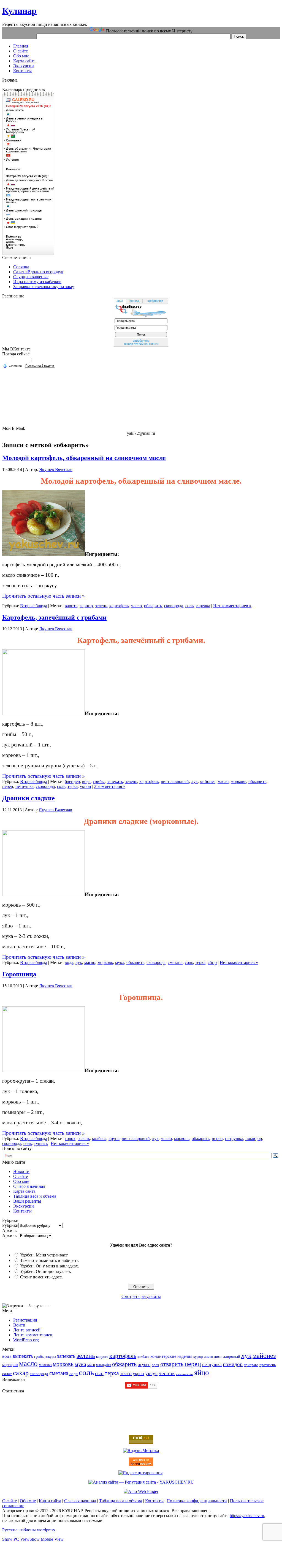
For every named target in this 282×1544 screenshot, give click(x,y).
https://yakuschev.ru (247, 1515)
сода (73, 1373)
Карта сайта (24, 1191)
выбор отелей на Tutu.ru (141, 343)
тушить (41, 1143)
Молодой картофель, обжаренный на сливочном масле (84, 457)
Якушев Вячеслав (55, 469)
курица (198, 1357)
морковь (238, 781)
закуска (50, 1357)
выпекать (23, 1356)
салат (7, 1373)
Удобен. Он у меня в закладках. (49, 1266)
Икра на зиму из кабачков (37, 281)
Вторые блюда (33, 605)
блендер (72, 781)
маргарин (10, 1365)
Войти (19, 1325)
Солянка (21, 266)
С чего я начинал (29, 1186)
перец (7, 786)
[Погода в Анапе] (29, 362)
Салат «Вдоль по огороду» (38, 271)
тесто (126, 1373)
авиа (119, 300)
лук (194, 781)
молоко (45, 1364)
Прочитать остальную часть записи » (43, 596)
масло (136, 605)
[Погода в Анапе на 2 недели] (40, 365)
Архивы (10, 1235)
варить (71, 605)
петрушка (24, 786)
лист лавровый (175, 781)
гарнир (86, 605)
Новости (21, 1171)
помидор (253, 1138)
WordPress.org (26, 1339)
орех (155, 1365)
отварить (171, 1364)
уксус (151, 1373)
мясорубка (103, 1365)
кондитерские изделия (171, 1356)
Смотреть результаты (141, 1296)
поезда (134, 300)
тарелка (203, 605)
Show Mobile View (46, 1539)
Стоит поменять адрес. (41, 1277)
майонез (207, 781)
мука (119, 962)
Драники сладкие (28, 798)
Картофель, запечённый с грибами (54, 617)
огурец (144, 1364)
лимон (208, 1357)
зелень (101, 605)
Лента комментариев (32, 1335)
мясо (91, 1365)
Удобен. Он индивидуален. (45, 1271)
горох (70, 1138)
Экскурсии (23, 1206)
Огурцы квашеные (30, 276)
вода (86, 781)
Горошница (19, 974)
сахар (21, 1372)
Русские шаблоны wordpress (28, 1530)
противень (267, 1365)
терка (72, 786)
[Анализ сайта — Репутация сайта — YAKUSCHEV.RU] (141, 1482)
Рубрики (10, 1225)
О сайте (20, 1176)
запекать (115, 781)
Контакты (22, 1211)
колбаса (99, 1138)
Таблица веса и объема (34, 1196)
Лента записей (26, 1330)
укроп (85, 786)
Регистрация (25, 1320)
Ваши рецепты (27, 1201)
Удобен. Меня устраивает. (44, 1255)
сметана (175, 962)
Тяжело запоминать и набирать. (50, 1260)
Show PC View (15, 1539)
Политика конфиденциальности (197, 1500)
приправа (251, 1365)
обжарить (153, 605)
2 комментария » (109, 786)
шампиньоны (184, 1374)
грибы (99, 781)
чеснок (167, 1373)
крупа (114, 1138)
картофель (119, 605)
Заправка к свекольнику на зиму (43, 286)
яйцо (212, 962)
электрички (155, 300)
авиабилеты (141, 340)
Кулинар (19, 11)
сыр (99, 1373)
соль (189, 605)
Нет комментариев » (232, 605)
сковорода (173, 605)
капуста (102, 1357)
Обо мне (21, 1181)
